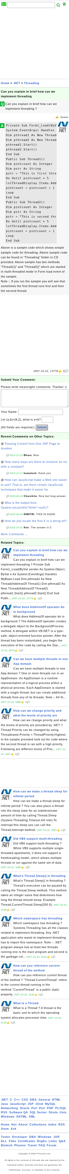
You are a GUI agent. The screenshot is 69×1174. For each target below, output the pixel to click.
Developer (19, 1136)
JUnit (39, 1103)
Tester (5, 1136)
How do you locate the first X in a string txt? (36, 520)
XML (32, 1116)
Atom (5, 1128)
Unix (63, 1112)
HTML (56, 1099)
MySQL (50, 1103)
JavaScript (18, 1103)
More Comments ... (14, 534)
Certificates (26, 1141)
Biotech (7, 1145)
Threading (31, 83)
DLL (4, 1141)
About (23, 1124)
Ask (13, 1128)
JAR (56, 1136)
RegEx (42, 1141)
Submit (42, 427)
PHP (50, 1108)
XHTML (21, 1116)
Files (12, 1141)
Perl (34, 1108)
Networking (9, 1108)
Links (53, 1141)
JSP (31, 1103)
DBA (33, 1099)
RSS (4, 1112)
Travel (32, 1145)
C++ (17, 1099)
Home (5, 83)
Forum (51, 1145)
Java (4, 1103)
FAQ (42, 1145)
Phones (20, 1145)
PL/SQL (61, 1108)
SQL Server (38, 1112)
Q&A (62, 1141)
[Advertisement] (34, 44)
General (44, 1099)
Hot (14, 1124)
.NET (16, 83)
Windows (8, 1116)
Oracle (25, 1108)
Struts (53, 1112)
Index (52, 1124)
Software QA (18, 1112)
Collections (38, 1124)
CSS (25, 1099)
